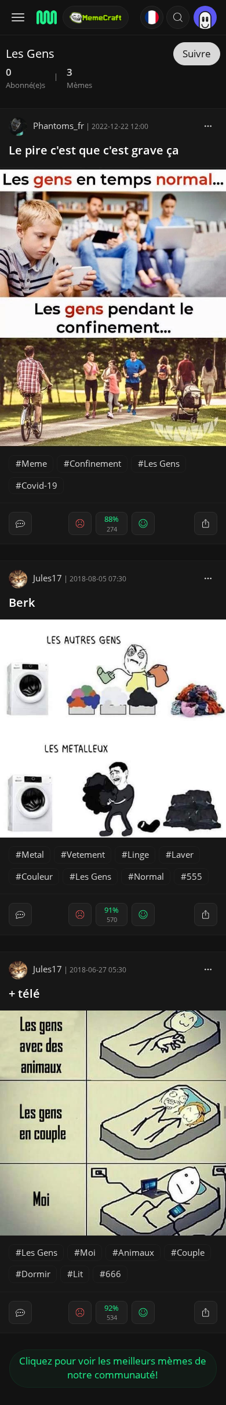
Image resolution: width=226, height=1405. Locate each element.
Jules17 (47, 578)
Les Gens (162, 463)
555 (194, 876)
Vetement (86, 854)
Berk (22, 602)
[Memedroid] (46, 17)
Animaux (136, 1252)
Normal (149, 876)
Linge (138, 854)
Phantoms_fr (58, 125)
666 (113, 1273)
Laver (183, 854)
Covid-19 (39, 485)
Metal (32, 854)
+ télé (24, 993)
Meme (34, 463)
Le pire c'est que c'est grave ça (94, 150)
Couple (191, 1252)
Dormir (35, 1273)
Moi (88, 1252)
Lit (78, 1273)
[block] (208, 125)
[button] (177, 17)
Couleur (37, 876)
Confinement (95, 463)
